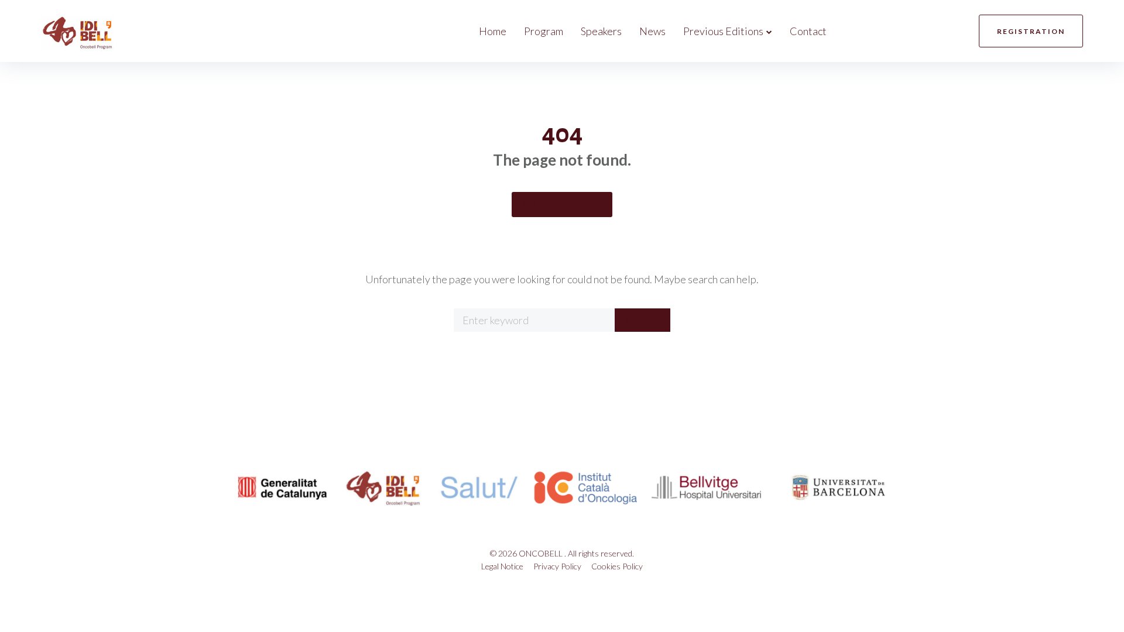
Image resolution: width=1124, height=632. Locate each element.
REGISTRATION (1031, 31)
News (652, 31)
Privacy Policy (557, 566)
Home (492, 31)
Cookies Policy (617, 566)
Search (642, 319)
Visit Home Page (562, 204)
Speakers (601, 31)
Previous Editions (723, 31)
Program (543, 31)
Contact (808, 31)
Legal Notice (502, 566)
